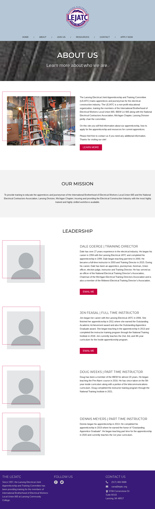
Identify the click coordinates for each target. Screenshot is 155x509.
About (42, 37)
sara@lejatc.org (119, 486)
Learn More (91, 147)
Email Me (88, 291)
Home (25, 37)
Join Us (61, 37)
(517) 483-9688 (118, 482)
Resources (82, 37)
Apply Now (126, 37)
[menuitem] (25, 37)
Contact (105, 37)
